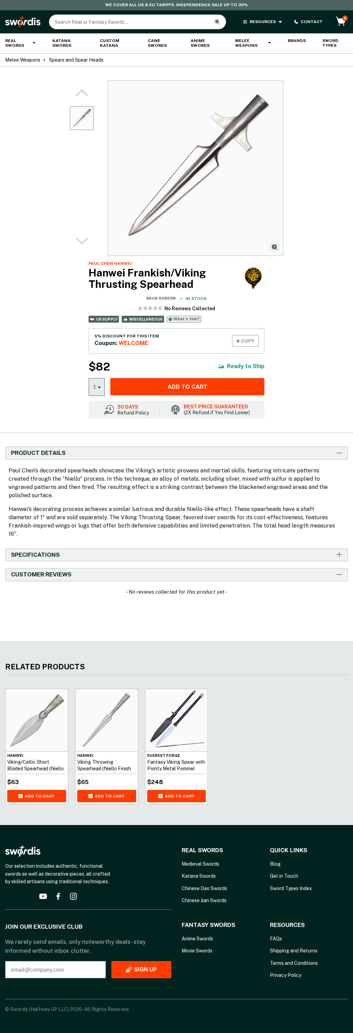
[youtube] (43, 896)
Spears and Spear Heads (76, 60)
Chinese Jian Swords (204, 900)
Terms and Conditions (294, 963)
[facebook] (58, 896)
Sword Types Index (291, 888)
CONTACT (312, 21)
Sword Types (330, 43)
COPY (247, 341)
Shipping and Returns (293, 950)
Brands (297, 40)
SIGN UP (145, 969)
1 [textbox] (94, 387)
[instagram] (73, 896)
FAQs (276, 938)
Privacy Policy (285, 975)
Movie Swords (197, 950)
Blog (275, 864)
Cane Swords (157, 43)
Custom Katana (109, 43)
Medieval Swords (200, 864)
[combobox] (97, 386)
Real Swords (14, 43)
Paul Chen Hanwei (110, 263)
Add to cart (188, 386)
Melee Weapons (246, 43)
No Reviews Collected (189, 308)
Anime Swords (200, 43)
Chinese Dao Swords (204, 888)
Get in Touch (284, 876)
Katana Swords (61, 43)
